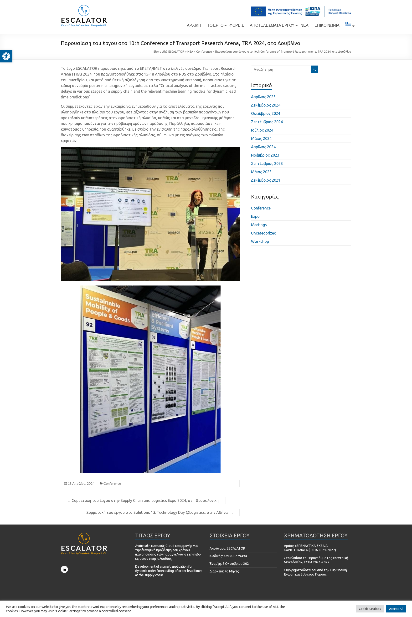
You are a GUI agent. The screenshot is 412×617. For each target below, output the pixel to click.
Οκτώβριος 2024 (265, 113)
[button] (6, 56)
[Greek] (348, 26)
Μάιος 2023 (261, 172)
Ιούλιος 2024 (262, 130)
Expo (255, 216)
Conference (112, 483)
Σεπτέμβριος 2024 (267, 122)
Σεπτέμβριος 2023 (267, 163)
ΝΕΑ (304, 25)
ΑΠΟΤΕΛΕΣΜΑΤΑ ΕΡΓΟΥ (272, 25)
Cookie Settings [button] (370, 608)
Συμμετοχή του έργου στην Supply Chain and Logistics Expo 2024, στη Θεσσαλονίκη (143, 500)
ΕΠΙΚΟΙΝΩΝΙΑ (327, 25)
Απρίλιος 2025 (263, 97)
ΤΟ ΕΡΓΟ (215, 25)
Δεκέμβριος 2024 (265, 105)
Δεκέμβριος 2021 (265, 180)
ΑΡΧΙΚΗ (194, 25)
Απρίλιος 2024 (263, 147)
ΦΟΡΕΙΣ (236, 25)
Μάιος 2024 (261, 138)
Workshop (260, 241)
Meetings (259, 225)
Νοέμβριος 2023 (265, 155)
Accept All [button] (396, 608)
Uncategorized (263, 233)
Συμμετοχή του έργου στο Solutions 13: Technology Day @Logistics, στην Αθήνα (159, 512)
